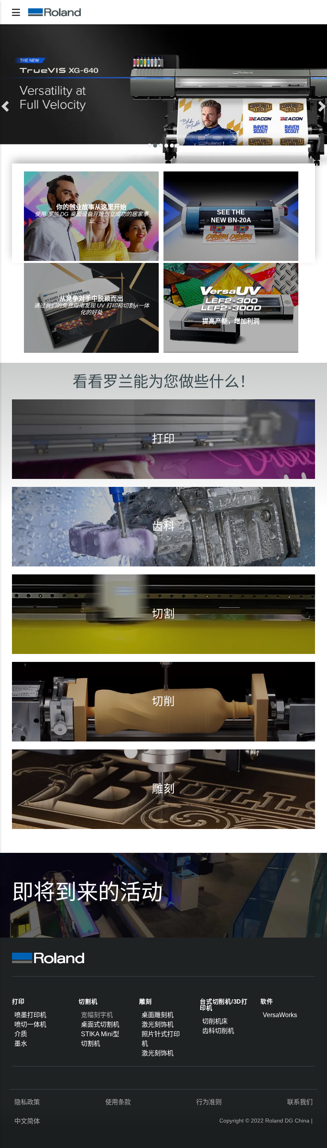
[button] (24, 103)
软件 (266, 1001)
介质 (20, 1034)
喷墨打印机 (30, 1015)
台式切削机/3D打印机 (224, 1005)
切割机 (88, 1001)
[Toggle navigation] (16, 12)
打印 (18, 1001)
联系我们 (300, 1102)
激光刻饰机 (157, 1024)
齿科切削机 (218, 1030)
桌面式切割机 (100, 1024)
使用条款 (118, 1102)
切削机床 (215, 1021)
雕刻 (145, 1001)
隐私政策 (27, 1102)
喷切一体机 (30, 1024)
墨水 (20, 1043)
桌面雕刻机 (157, 1015)
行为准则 (209, 1102)
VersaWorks (280, 1015)
